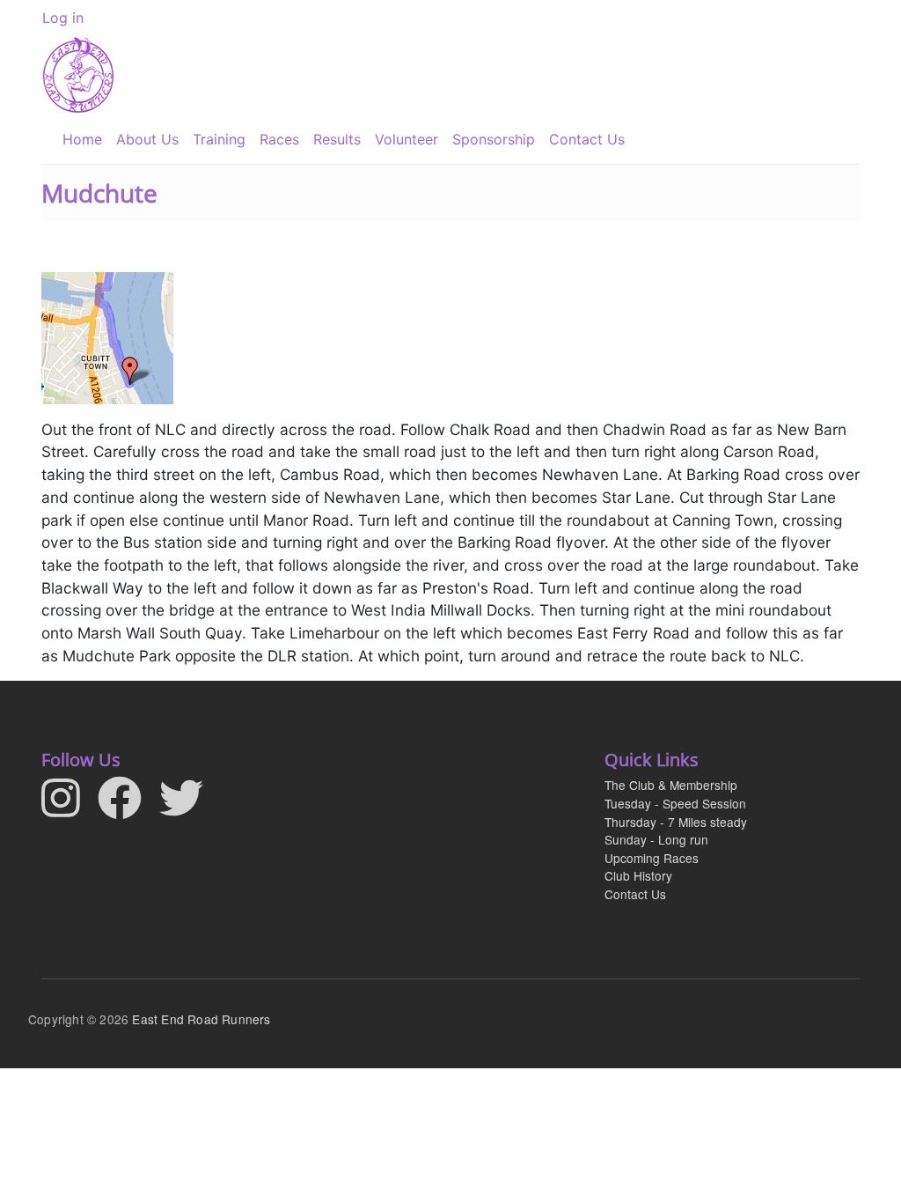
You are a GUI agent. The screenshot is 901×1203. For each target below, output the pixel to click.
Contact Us (587, 139)
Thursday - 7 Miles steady (675, 821)
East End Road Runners (201, 1019)
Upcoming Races (651, 858)
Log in (63, 17)
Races (279, 139)
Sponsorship (493, 139)
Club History (638, 875)
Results (337, 139)
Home (82, 139)
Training (219, 139)
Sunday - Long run (656, 839)
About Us (147, 139)
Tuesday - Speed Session (675, 803)
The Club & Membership (670, 784)
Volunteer (406, 139)
